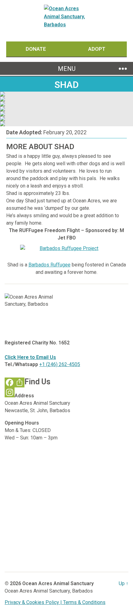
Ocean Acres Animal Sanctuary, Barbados (49, 591)
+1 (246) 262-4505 (59, 364)
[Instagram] (10, 392)
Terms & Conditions (84, 602)
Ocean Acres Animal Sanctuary (58, 583)
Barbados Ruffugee (49, 265)
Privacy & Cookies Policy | (34, 602)
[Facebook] (10, 382)
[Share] (19, 382)
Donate (36, 49)
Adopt (96, 49)
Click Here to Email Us (30, 357)
